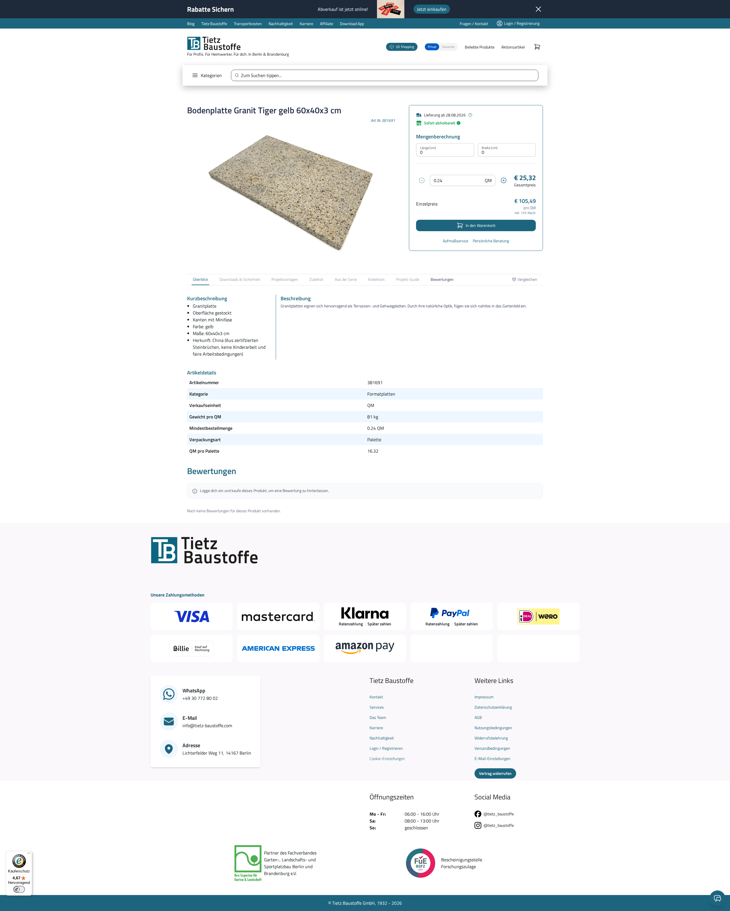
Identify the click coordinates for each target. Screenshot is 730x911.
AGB (478, 717)
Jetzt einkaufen (432, 9)
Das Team (378, 717)
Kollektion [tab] (376, 279)
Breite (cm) (489, 147)
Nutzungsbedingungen (493, 728)
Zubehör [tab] (316, 279)
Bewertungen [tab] (442, 279)
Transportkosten (248, 24)
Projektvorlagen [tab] (284, 279)
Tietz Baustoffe (214, 24)
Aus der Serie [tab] (346, 279)
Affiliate (326, 24)
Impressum (484, 697)
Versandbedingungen (492, 748)
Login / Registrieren (386, 748)
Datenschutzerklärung (493, 707)
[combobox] (387, 75)
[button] (441, 47)
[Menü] (28, 854)
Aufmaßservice (455, 241)
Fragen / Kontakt (474, 24)
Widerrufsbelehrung (491, 738)
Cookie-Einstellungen (387, 758)
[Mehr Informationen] (470, 115)
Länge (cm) (428, 147)
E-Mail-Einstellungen (492, 758)
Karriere (306, 24)
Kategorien (211, 75)
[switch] (19, 889)
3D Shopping (405, 46)
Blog (190, 24)
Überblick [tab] (200, 279)
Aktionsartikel (513, 47)
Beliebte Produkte (479, 47)
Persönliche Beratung (491, 241)
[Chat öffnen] (717, 898)
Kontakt (376, 697)
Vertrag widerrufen (495, 773)
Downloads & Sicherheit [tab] (240, 279)
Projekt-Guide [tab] (407, 279)
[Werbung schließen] (538, 9)
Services (377, 707)
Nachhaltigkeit (281, 24)
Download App (352, 24)
